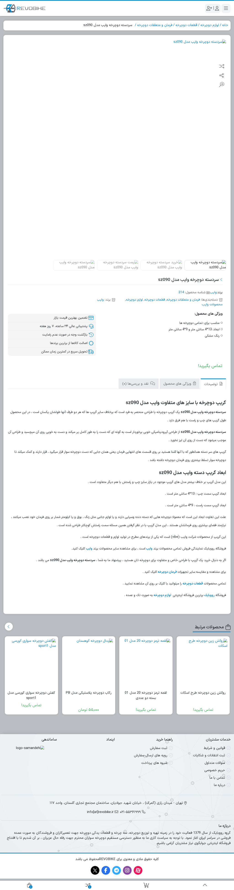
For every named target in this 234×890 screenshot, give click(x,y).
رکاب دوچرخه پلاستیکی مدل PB (89, 692)
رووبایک (209, 595)
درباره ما (219, 785)
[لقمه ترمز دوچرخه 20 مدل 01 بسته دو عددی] (146, 663)
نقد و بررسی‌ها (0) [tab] (136, 383)
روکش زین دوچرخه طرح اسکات (203, 692)
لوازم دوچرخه (209, 25)
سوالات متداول (215, 763)
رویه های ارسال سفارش (150, 755)
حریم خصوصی (214, 770)
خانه (225, 25)
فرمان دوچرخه (168, 572)
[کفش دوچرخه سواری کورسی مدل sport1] (31, 663)
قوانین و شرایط (214, 748)
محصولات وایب (212, 304)
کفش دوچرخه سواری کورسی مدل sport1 (31, 695)
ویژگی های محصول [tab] (177, 383)
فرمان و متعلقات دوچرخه (154, 25)
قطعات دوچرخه (186, 25)
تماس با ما (217, 778)
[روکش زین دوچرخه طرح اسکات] (203, 663)
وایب (213, 292)
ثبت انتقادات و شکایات (209, 755)
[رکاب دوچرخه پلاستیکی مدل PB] (88, 663)
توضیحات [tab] (211, 384)
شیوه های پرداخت (154, 763)
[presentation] (9, 627)
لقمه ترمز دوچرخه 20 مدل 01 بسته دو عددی (146, 695)
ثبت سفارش (158, 748)
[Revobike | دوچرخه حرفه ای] (24, 8)
